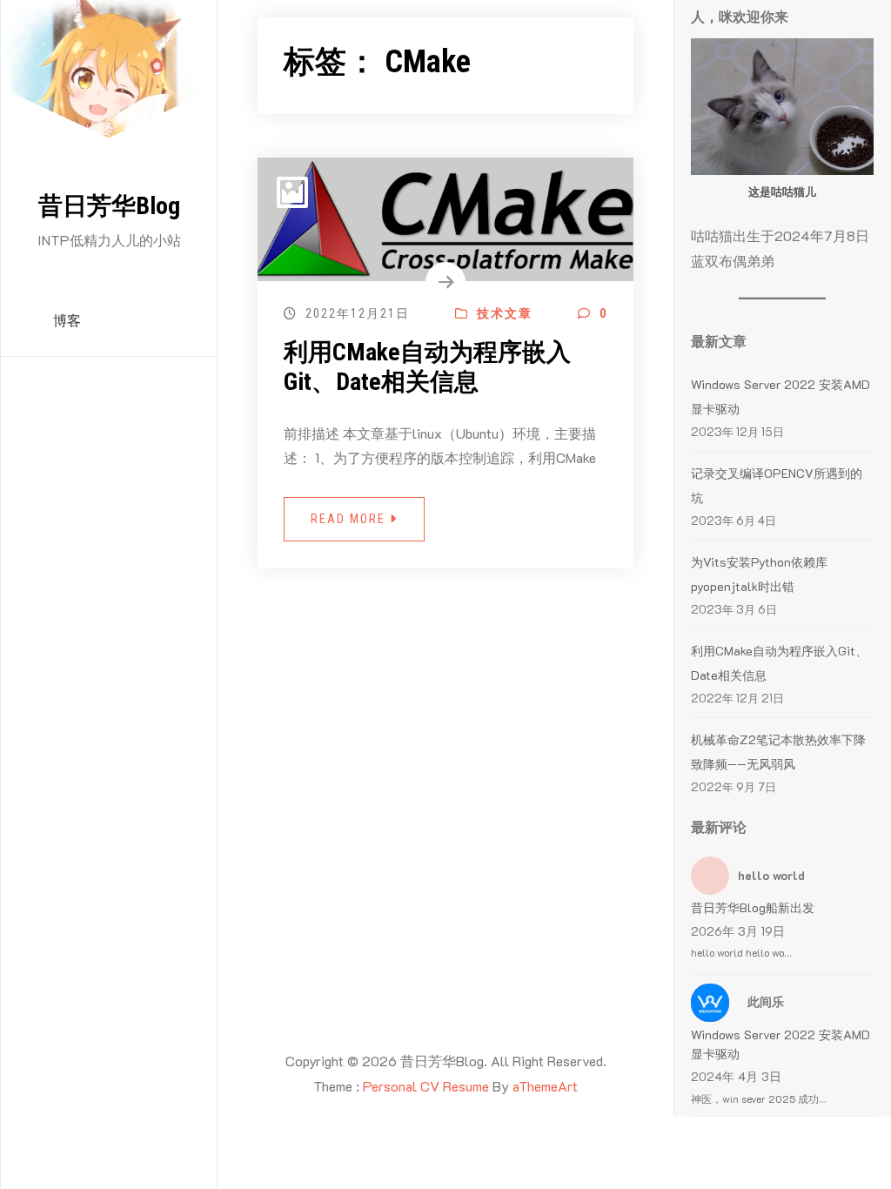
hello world (771, 875)
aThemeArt (545, 1086)
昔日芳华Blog (109, 205)
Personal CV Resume (426, 1086)
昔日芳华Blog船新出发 (752, 907)
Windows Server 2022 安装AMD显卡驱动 (780, 1044)
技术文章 (502, 313)
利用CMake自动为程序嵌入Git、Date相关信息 (427, 367)
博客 (67, 320)
